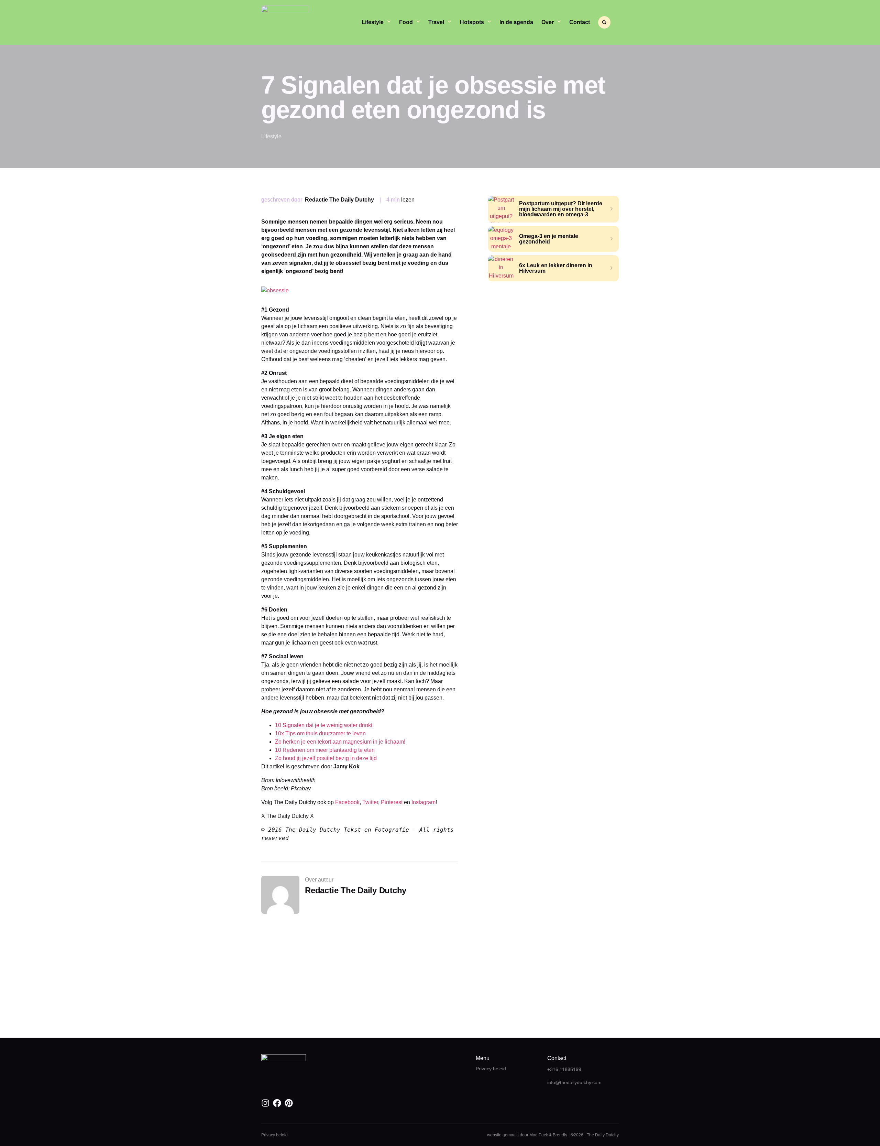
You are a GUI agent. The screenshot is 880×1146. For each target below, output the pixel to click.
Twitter (370, 802)
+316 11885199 (564, 1069)
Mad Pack (538, 1135)
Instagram (423, 802)
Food (406, 22)
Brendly (560, 1135)
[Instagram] (265, 1103)
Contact (579, 22)
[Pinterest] (289, 1103)
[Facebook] (277, 1103)
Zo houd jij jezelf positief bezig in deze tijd (326, 758)
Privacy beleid (491, 1068)
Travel (436, 22)
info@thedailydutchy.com (574, 1082)
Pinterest (392, 802)
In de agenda (516, 22)
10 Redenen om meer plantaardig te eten (325, 750)
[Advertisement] (553, 343)
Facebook (347, 802)
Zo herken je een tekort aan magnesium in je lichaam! (340, 742)
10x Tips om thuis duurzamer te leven (320, 733)
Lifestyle (373, 22)
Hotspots (472, 22)
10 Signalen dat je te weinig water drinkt (323, 725)
